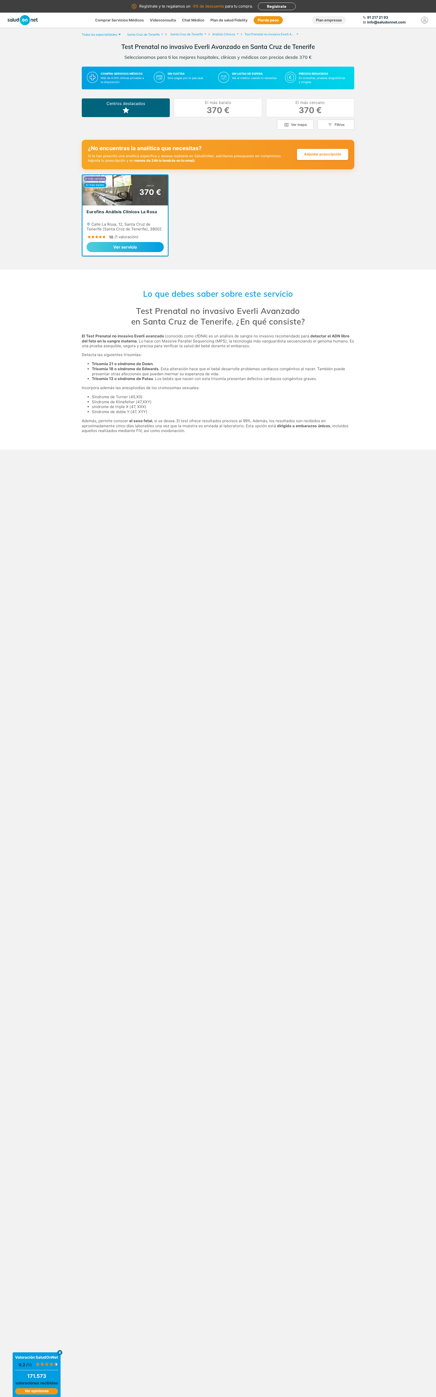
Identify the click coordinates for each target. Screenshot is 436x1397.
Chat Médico (193, 20)
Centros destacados (125, 103)
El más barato (218, 107)
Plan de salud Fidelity (229, 20)
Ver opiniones (37, 1391)
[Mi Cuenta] (424, 20)
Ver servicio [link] (125, 247)
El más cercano (310, 107)
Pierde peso (268, 20)
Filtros (340, 124)
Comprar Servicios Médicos (119, 20)
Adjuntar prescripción (322, 154)
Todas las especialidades (99, 34)
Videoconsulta (163, 20)
